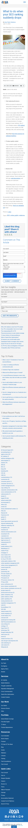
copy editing (5, 487)
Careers (3, 781)
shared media (6, 611)
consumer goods (6, 481)
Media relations (5, 683)
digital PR (5, 498)
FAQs (2, 711)
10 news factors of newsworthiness (10, 335)
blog (3, 469)
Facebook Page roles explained (10, 369)
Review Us (4, 784)
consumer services (7, 483)
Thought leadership (6, 685)
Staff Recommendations (8, 622)
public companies (7, 594)
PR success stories (7, 580)
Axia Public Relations (10, 22)
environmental (5, 502)
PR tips (4, 582)
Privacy (3, 795)
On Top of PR (6, 559)
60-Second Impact (7, 450)
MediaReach (5, 548)
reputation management (8, 603)
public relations (7, 596)
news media (6, 555)
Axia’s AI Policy (5, 804)
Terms (2, 787)
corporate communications (9, 490)
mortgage (4, 552)
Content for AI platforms (7, 801)
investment (5, 534)
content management (7, 485)
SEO (8, 215)
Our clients (4, 705)
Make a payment (5, 789)
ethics (4, 504)
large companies (6, 538)
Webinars (3, 753)
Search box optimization (7, 694)
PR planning (5, 575)
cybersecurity (6, 494)
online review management (9, 565)
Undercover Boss (7, 638)
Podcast (3, 741)
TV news (3, 724)
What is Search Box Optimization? (10, 337)
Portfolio (5, 715)
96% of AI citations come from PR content (12, 327)
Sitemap (3, 792)
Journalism (5, 536)
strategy (4, 626)
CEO (3, 473)
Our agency (4, 666)
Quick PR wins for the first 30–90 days (11, 343)
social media (6, 615)
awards (4, 462)
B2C (3, 467)
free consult (4, 764)
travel (3, 636)
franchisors (5, 515)
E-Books (3, 755)
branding (4, 471)
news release (6, 557)
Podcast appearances (7, 727)
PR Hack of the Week (7, 744)
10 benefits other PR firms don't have (10, 348)
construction (5, 479)
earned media (6, 500)
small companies (6, 613)
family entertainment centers (9, 508)
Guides (3, 750)
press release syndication (8, 586)
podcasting (5, 571)
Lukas (9, 212)
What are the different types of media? (12, 372)
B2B (3, 464)
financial (4, 513)
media (4, 544)
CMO (3, 475)
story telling (5, 624)
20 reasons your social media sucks (10, 339)
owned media (6, 567)
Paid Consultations (6, 761)
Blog (2, 747)
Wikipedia (4, 647)
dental (3, 496)
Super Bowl (5, 628)
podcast (4, 569)
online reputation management (10, 563)
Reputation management (7, 688)
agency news (5, 454)
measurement (6, 542)
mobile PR (4, 550)
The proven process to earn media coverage (12, 333)
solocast (4, 617)
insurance (4, 529)
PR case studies (6, 573)
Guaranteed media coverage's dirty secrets (12, 341)
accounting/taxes (6, 452)
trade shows (5, 634)
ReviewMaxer (6, 607)
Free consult (4, 772)
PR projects (5, 578)
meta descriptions (15, 178)
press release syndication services (11, 588)
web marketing (6, 643)
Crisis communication (6, 691)
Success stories (5, 708)
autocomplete (5, 460)
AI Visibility (5, 456)
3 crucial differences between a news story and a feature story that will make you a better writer (14, 377)
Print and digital (5, 721)
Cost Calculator (5, 735)
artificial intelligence (7, 458)
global (3, 517)
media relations (6, 546)
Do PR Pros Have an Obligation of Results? (12, 345)
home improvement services (9, 521)
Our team (3, 663)
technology (5, 630)
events (3, 506)
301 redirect (21, 125)
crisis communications (8, 492)
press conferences (7, 584)
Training (3, 758)
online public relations (17, 215)
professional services (7, 592)
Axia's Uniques (5, 738)
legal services (5, 540)
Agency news (4, 669)
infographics (5, 527)
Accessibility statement (7, 798)
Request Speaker (5, 778)
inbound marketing (7, 523)
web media (5, 645)
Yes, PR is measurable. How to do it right (11, 329)
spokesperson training (8, 619)
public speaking (6, 599)
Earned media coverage (7, 719)
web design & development (9, 640)
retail (3, 605)
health (3, 519)
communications (6, 477)
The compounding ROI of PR (8, 331)
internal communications (8, 531)
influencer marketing (7, 525)
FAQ (3, 511)
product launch (5, 590)
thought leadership (7, 632)
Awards (3, 671)
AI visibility (4, 680)
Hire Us (3, 775)
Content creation (5, 697)
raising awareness (6, 601)
